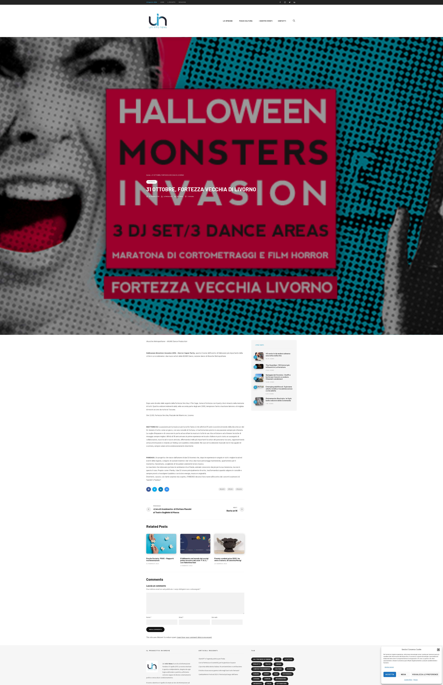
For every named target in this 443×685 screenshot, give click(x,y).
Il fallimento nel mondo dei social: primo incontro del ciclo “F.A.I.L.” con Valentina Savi (194, 560)
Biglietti (256, 664)
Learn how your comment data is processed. (194, 637)
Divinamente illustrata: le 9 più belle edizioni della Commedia (279, 399)
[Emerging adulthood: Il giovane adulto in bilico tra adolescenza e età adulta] (259, 387)
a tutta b (288, 659)
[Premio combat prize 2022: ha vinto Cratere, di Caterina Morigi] (229, 544)
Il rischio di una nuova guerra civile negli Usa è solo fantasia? (219, 670)
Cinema (278, 664)
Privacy (415, 680)
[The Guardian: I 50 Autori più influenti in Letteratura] (259, 366)
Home (148, 175)
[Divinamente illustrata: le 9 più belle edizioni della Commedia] (259, 401)
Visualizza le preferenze (425, 674)
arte (277, 659)
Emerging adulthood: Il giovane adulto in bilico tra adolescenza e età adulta (279, 388)
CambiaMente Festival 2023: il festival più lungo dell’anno (218, 674)
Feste (231, 489)
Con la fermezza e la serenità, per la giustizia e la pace (217, 662)
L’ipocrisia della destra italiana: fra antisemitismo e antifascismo (220, 666)
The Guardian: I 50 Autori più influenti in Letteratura (278, 366)
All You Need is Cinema (262, 659)
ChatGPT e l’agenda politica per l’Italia (212, 659)
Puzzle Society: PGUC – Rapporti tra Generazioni (160, 559)
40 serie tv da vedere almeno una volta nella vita (278, 354)
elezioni (290, 669)
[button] (438, 650)
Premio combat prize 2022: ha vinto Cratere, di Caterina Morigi (227, 559)
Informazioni (281, 679)
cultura (278, 669)
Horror (267, 679)
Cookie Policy (408, 680)
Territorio (151, 182)
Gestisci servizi (389, 667)
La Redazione (168, 196)
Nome (148, 617)
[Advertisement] (195, 377)
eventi (222, 489)
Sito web (214, 617)
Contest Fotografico (261, 669)
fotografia (287, 674)
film (276, 674)
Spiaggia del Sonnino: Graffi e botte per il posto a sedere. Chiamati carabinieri (278, 377)
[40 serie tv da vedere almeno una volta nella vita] (259, 356)
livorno (240, 489)
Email (181, 617)
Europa (256, 674)
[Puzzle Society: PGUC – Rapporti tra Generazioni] (161, 544)
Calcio (267, 664)
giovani (256, 679)
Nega (403, 674)
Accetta (389, 674)
